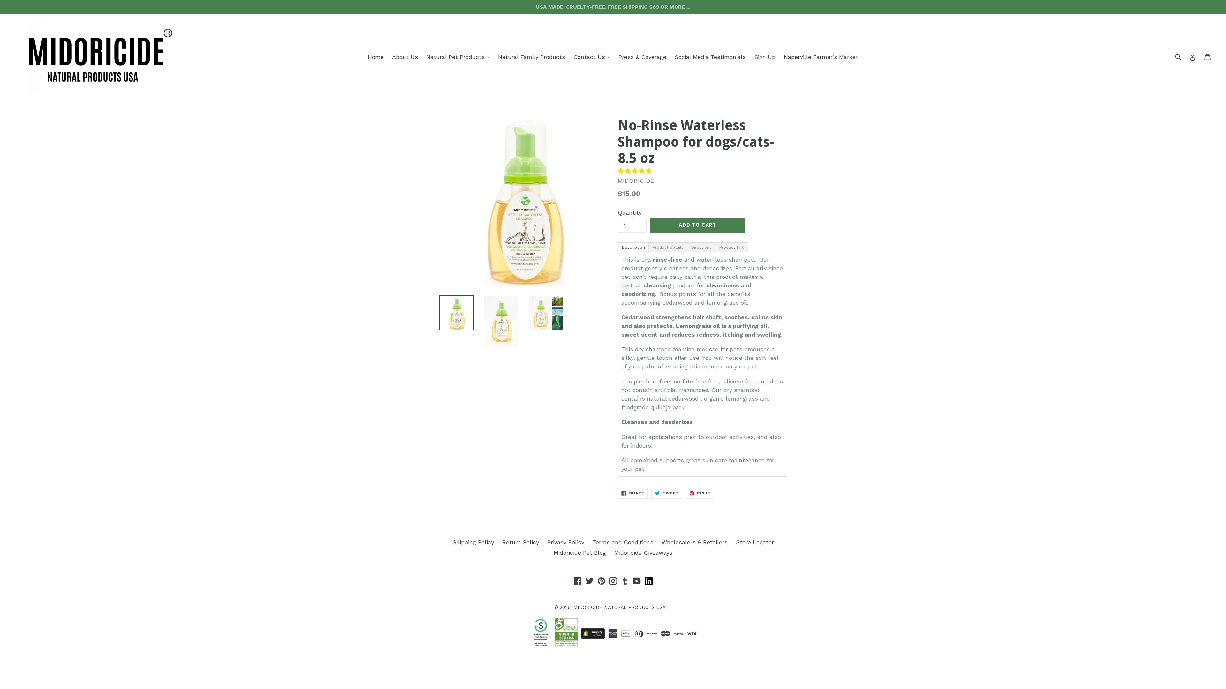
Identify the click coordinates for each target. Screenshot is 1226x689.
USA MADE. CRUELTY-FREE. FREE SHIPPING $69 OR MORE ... (613, 7)
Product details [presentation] (668, 247)
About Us (405, 57)
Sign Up (765, 57)
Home (376, 57)
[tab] (633, 247)
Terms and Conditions (623, 542)
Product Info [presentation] (732, 247)
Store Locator (755, 542)
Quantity (630, 212)
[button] (636, 170)
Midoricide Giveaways (643, 552)
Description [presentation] (633, 247)
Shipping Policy (473, 542)
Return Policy (520, 542)
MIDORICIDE (587, 607)
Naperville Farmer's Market (821, 57)
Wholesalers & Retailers (695, 542)
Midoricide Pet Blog (580, 552)
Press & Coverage (642, 57)
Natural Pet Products (459, 56)
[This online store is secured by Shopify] (593, 633)
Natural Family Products (531, 57)
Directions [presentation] (701, 247)
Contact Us (593, 56)
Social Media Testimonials (710, 57)
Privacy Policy (565, 542)
